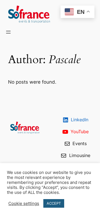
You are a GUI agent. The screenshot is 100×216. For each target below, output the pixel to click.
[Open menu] (8, 32)
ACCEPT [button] (54, 203)
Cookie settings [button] (23, 203)
